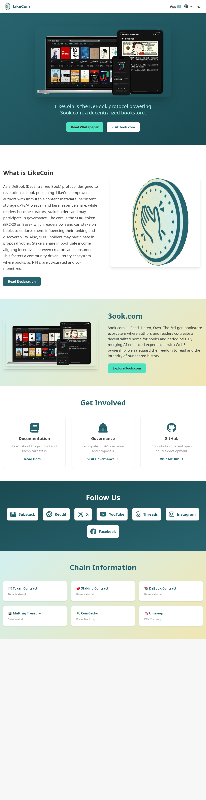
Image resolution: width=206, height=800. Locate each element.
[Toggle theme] (199, 6)
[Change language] (188, 6)
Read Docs (32, 459)
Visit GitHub (169, 459)
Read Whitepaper (85, 127)
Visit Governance (100, 459)
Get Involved (103, 403)
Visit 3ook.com (123, 127)
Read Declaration (22, 281)
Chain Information (103, 567)
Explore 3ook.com (127, 368)
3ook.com (125, 316)
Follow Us (103, 497)
